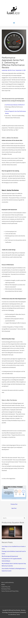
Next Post (14, 508)
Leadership (4, 70)
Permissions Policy (5, 589)
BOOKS (3, 584)
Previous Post (14, 504)
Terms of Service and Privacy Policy (9, 591)
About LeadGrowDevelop (7, 582)
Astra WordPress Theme (14, 614)
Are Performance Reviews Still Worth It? (15, 105)
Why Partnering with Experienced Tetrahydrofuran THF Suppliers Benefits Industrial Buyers (12, 559)
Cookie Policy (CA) (5, 587)
